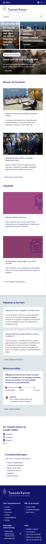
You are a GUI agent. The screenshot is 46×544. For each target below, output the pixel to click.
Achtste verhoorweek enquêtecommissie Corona (21, 115)
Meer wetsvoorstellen (12, 409)
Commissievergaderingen (14, 465)
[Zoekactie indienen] (41, 17)
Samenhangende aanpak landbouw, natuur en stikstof (22, 335)
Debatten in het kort (13, 471)
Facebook (8, 434)
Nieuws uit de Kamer (13, 468)
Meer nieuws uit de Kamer (14, 177)
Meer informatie (12, 476)
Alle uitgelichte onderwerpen (15, 282)
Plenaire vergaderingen (14, 463)
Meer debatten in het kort (14, 359)
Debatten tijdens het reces (15, 217)
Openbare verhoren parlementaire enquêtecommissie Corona (33, 37)
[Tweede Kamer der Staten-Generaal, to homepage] (15, 9)
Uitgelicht (9, 473)
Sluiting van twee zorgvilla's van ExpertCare (22, 310)
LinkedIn (7, 440)
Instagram (8, 437)
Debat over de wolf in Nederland (20, 59)
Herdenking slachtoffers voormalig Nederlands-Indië (19, 159)
